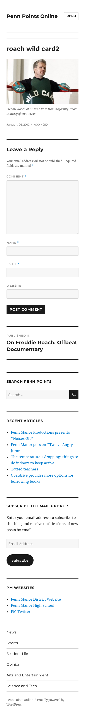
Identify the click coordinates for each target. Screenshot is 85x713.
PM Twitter (20, 611)
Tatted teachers (24, 469)
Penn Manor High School (32, 605)
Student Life (17, 654)
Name (13, 243)
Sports (12, 643)
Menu (71, 16)
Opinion (13, 664)
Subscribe (20, 560)
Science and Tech (22, 686)
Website (14, 285)
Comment (16, 176)
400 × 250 (41, 124)
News (11, 632)
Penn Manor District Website (36, 599)
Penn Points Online (32, 16)
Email (13, 264)
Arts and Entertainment (27, 675)
